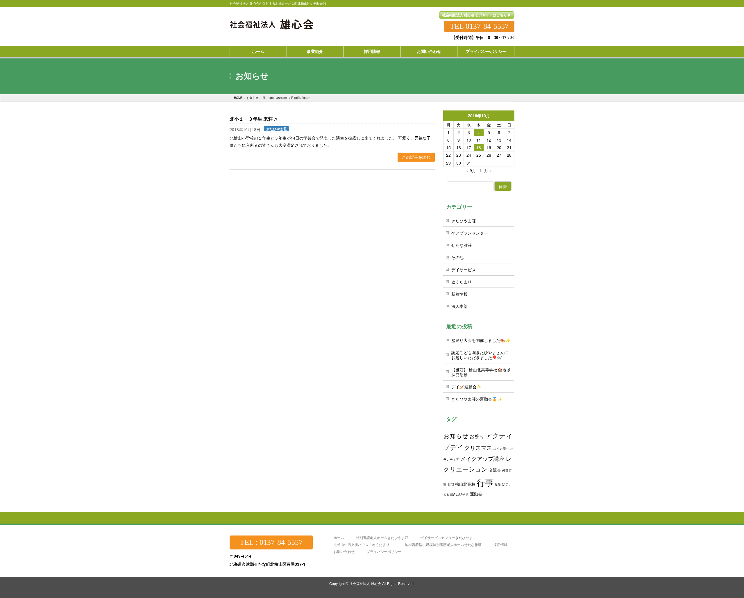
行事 (485, 482)
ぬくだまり (461, 282)
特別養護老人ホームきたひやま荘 (382, 537)
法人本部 (459, 306)
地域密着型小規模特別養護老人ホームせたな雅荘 (443, 544)
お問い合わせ (344, 551)
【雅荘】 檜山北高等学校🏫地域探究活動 (480, 372)
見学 (498, 484)
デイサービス (463, 269)
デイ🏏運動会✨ (466, 387)
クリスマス (478, 447)
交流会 (495, 470)
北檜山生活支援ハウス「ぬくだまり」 (363, 544)
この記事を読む (416, 157)
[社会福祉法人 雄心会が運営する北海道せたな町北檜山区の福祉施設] (272, 21)
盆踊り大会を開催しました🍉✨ (480, 340)
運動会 (476, 493)
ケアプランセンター (469, 233)
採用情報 (500, 544)
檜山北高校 (465, 484)
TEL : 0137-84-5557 (271, 542)
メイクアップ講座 (482, 458)
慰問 (451, 484)
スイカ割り (501, 448)
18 (478, 147)
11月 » (486, 170)
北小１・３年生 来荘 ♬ (254, 119)
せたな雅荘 (461, 245)
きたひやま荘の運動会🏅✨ (476, 399)
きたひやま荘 (276, 128)
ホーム (339, 537)
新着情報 (459, 294)
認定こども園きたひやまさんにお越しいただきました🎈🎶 (479, 354)
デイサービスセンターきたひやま (446, 537)
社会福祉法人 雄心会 (365, 584)
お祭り (477, 436)
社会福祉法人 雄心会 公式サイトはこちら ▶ (476, 14)
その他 (457, 257)
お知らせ (455, 435)
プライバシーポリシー (383, 551)
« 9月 (471, 170)
